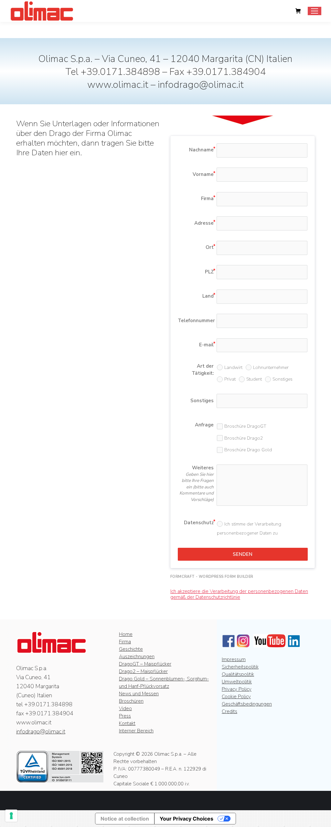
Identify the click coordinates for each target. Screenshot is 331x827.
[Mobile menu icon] (314, 11)
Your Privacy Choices (186, 818)
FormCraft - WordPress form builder (211, 576)
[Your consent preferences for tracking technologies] (11, 816)
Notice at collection (125, 818)
